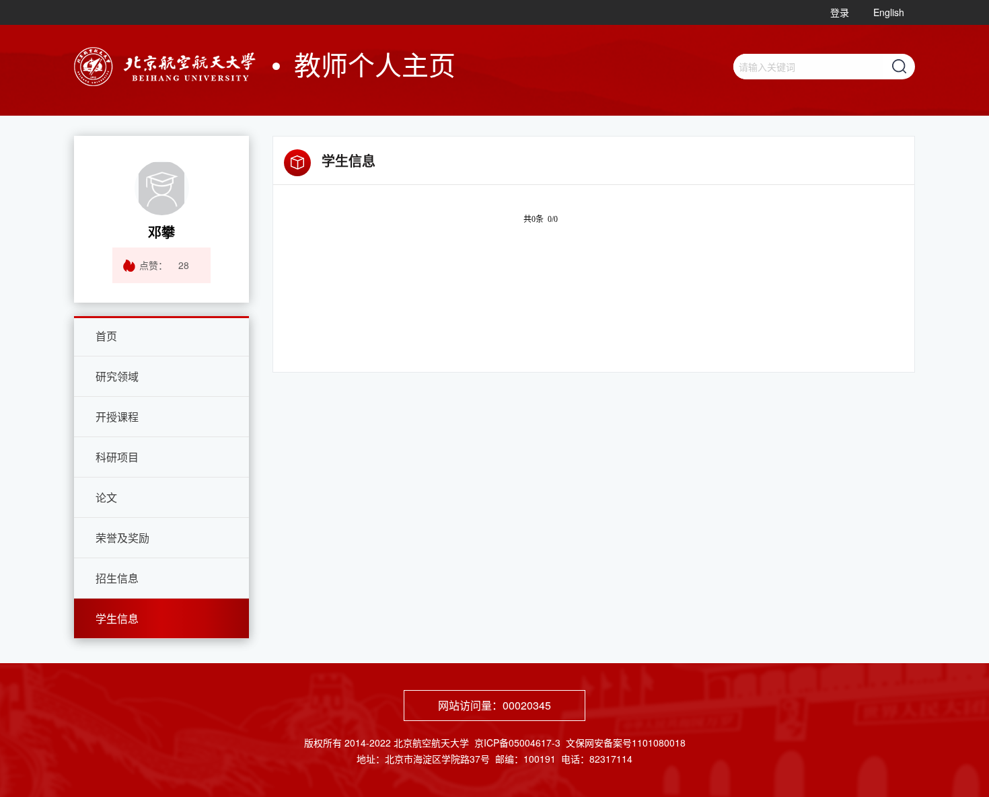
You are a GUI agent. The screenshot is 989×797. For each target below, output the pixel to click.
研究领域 (117, 376)
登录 (839, 12)
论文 (106, 497)
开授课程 (117, 416)
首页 (106, 336)
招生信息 (117, 578)
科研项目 (117, 457)
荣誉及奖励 (122, 537)
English (888, 12)
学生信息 (117, 618)
